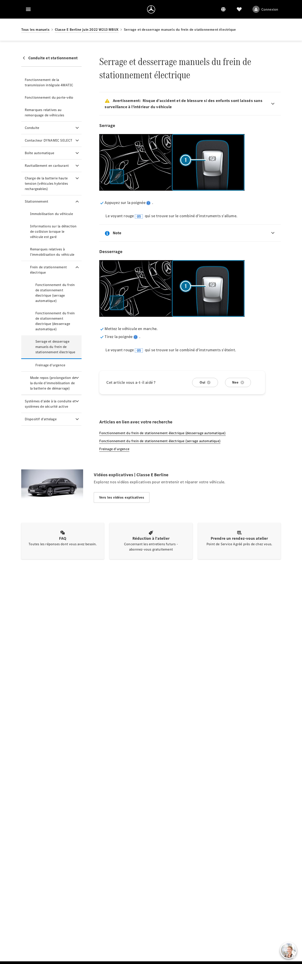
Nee (235, 382)
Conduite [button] (32, 127)
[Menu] (28, 9)
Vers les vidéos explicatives (121, 497)
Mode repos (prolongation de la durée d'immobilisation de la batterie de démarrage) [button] (53, 383)
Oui (202, 382)
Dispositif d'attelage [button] (41, 419)
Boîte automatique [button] (39, 153)
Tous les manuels (35, 29)
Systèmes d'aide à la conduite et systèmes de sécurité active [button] (50, 404)
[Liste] (239, 9)
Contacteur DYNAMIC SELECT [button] (49, 140)
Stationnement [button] (36, 201)
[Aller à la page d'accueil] (151, 9)
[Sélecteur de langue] (223, 9)
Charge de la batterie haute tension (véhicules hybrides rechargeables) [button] (46, 183)
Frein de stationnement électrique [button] (48, 270)
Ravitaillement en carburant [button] (47, 165)
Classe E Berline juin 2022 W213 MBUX (87, 29)
